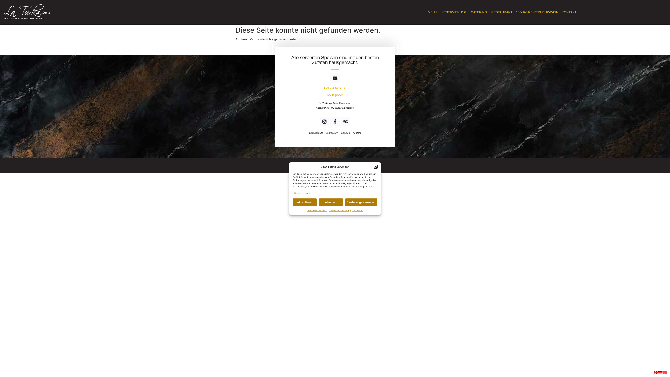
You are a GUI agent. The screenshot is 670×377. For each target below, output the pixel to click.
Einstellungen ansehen (361, 202)
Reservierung (454, 12)
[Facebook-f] (335, 121)
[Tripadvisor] (345, 121)
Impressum (357, 210)
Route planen (335, 95)
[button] (375, 167)
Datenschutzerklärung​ (340, 210)
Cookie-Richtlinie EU (317, 210)
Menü (433, 12)
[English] (656, 372)
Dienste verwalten (303, 193)
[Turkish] (665, 372)
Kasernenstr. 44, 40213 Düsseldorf (335, 107)
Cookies (345, 132)
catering (479, 12)
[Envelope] (335, 78)
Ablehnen (331, 202)
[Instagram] (324, 121)
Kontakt (569, 12)
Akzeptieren (304, 202)
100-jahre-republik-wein (537, 12)
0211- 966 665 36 (335, 88)
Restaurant (501, 12)
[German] (660, 372)
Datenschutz (316, 132)
